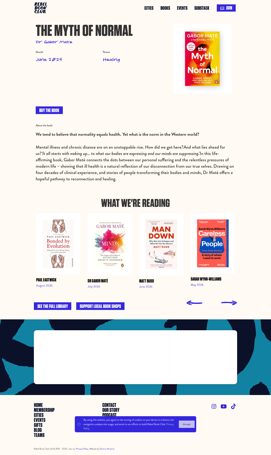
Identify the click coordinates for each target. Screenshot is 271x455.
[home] (41, 8)
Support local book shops (100, 306)
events (182, 8)
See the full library (52, 306)
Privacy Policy (82, 448)
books (165, 8)
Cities (148, 8)
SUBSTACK (201, 8)
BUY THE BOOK (49, 110)
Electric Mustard (107, 448)
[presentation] (194, 303)
